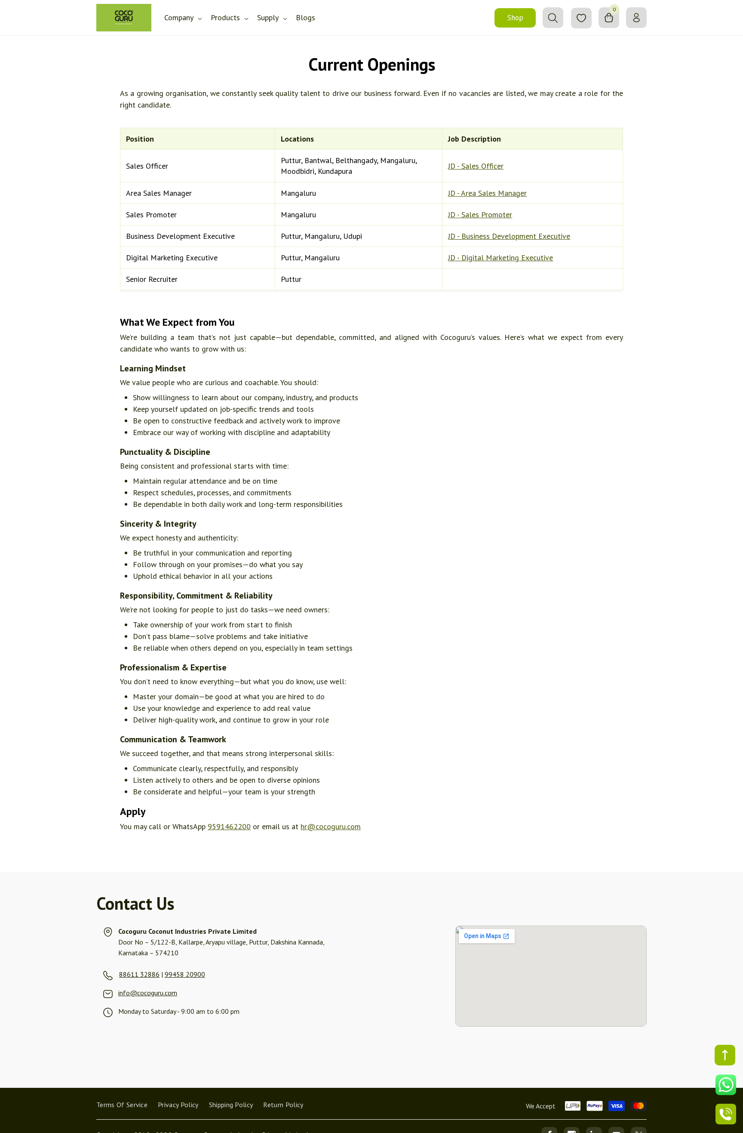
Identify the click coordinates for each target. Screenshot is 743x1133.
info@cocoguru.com (147, 992)
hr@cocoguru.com (331, 826)
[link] (118, 974)
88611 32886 (139, 974)
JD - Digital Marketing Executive (500, 257)
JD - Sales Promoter (480, 214)
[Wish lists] (581, 18)
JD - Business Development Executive (509, 236)
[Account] (636, 17)
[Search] (553, 17)
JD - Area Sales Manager (487, 193)
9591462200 (229, 826)
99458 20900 (185, 974)
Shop (515, 17)
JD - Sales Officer (476, 166)
